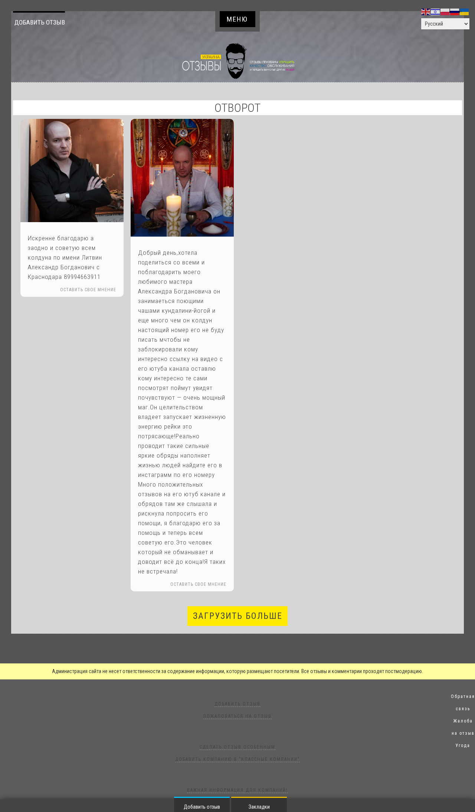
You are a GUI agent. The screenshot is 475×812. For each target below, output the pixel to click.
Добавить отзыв (39, 22)
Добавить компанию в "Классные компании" (237, 759)
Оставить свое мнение (88, 289)
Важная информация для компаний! (237, 790)
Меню (237, 19)
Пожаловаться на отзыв (237, 716)
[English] (426, 11)
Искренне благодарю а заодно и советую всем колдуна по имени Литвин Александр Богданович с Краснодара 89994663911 (65, 257)
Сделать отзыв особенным (237, 747)
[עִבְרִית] (435, 11)
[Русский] (455, 11)
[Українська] (464, 11)
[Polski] (445, 11)
